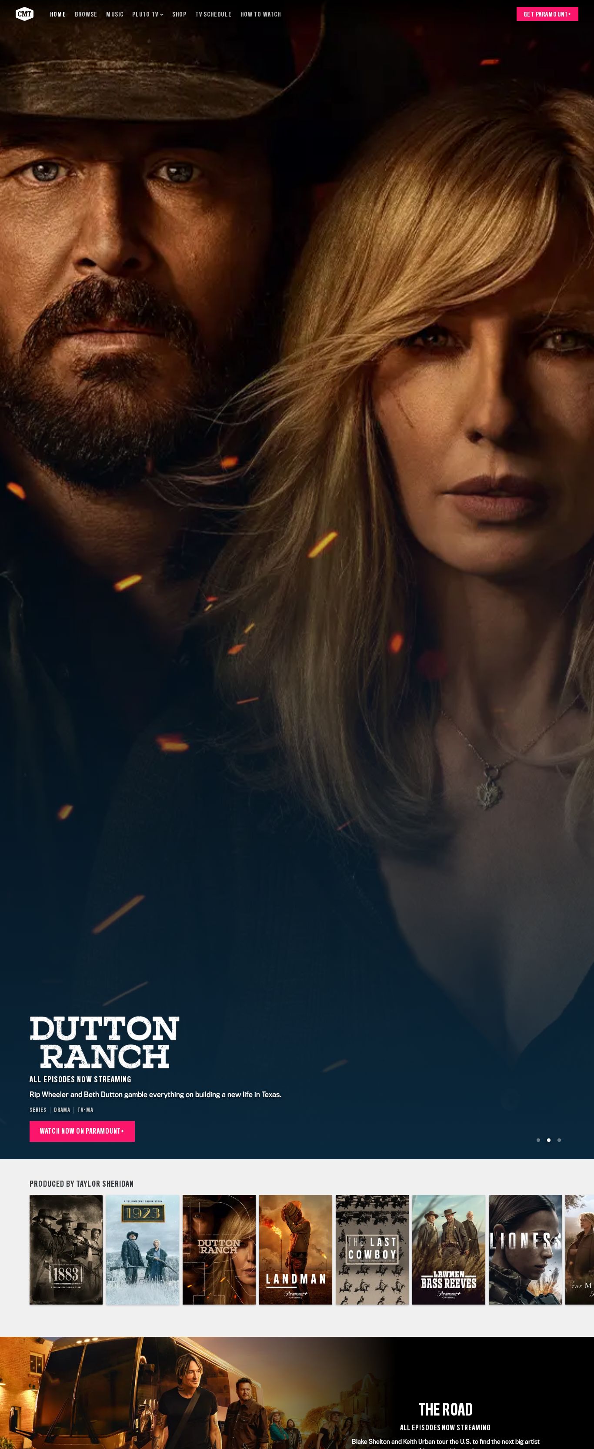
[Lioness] (525, 1250)
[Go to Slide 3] (559, 1140)
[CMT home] (24, 14)
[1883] (66, 1250)
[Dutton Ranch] (219, 1250)
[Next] (581, 1249)
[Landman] (295, 1250)
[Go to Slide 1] (538, 1140)
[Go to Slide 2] (549, 1140)
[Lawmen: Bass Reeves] (448, 1250)
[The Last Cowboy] (372, 1250)
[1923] (142, 1250)
